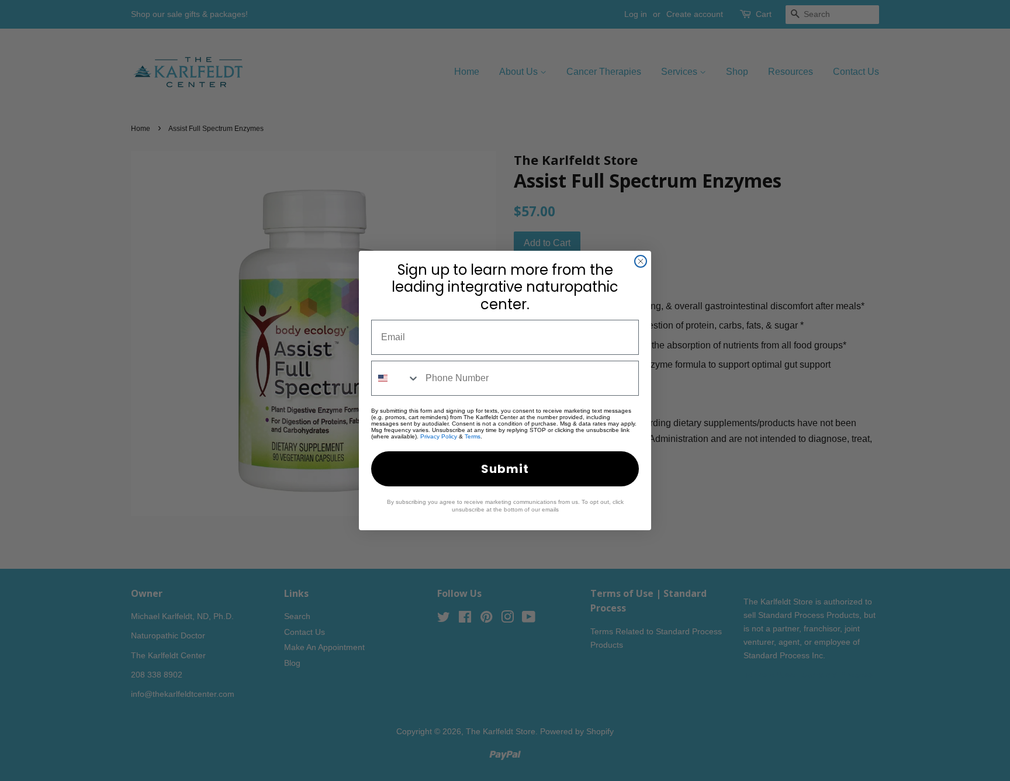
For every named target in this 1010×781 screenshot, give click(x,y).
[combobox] (396, 378)
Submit (505, 469)
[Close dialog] (640, 261)
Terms (472, 436)
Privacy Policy (438, 436)
